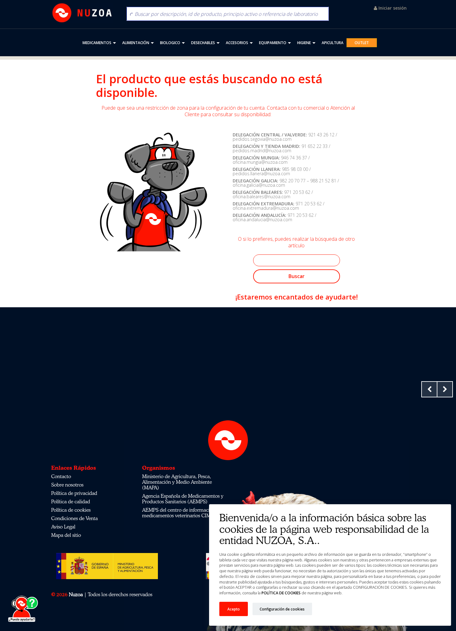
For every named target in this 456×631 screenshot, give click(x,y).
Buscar (296, 276)
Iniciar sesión (392, 8)
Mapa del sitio (66, 535)
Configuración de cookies (282, 608)
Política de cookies (71, 510)
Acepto (233, 608)
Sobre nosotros (67, 485)
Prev (429, 389)
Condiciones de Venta (74, 518)
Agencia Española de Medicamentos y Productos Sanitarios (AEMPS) (182, 499)
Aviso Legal (63, 527)
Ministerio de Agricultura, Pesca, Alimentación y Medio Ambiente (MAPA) (177, 482)
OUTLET (362, 42)
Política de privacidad (74, 493)
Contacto (61, 476)
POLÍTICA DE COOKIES (280, 593)
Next (445, 389)
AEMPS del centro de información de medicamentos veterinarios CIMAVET (182, 513)
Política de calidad (70, 501)
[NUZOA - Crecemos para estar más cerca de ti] (82, 13)
